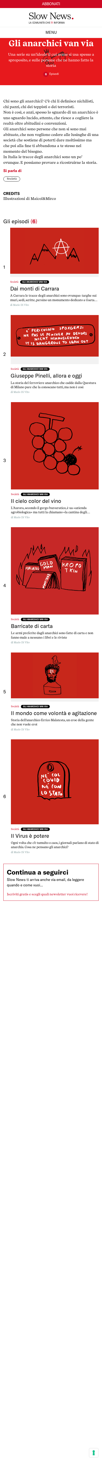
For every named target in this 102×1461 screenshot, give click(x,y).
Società (12, 178)
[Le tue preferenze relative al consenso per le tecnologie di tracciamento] (93, 1452)
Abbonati (51, 3)
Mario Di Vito (21, 305)
